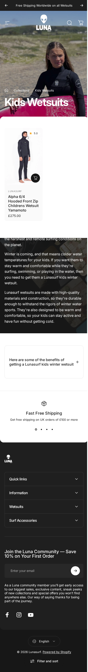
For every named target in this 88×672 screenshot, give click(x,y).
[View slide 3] (45, 432)
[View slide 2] (39, 432)
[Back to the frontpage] (6, 90)
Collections (21, 90)
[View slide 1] (34, 432)
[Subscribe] (71, 573)
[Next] (82, 5)
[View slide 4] (50, 432)
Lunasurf (15, 191)
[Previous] (6, 5)
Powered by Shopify (55, 654)
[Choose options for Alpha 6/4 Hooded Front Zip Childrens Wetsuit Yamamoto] (35, 178)
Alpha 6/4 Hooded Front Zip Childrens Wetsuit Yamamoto (23, 203)
